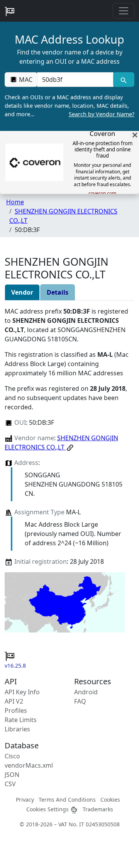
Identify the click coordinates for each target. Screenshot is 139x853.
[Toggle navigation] (123, 11)
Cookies (110, 799)
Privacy (25, 799)
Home (15, 202)
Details (57, 292)
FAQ (80, 701)
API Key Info (22, 692)
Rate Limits (21, 720)
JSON (12, 774)
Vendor (22, 292)
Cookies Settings (48, 809)
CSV (10, 784)
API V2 (14, 701)
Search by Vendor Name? (101, 114)
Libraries (17, 729)
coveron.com (102, 193)
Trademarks (98, 809)
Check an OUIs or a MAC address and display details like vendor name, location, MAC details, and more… (69, 105)
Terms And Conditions (67, 799)
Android (86, 692)
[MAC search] (123, 79)
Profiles (16, 710)
